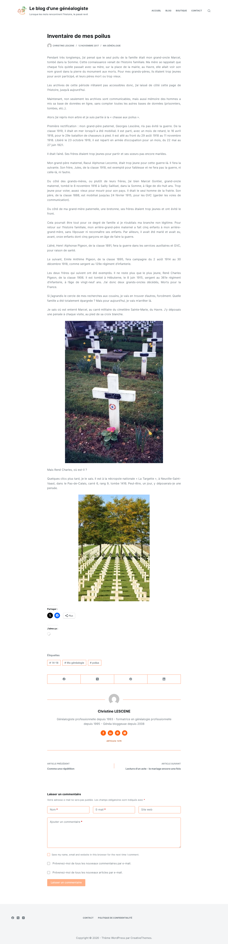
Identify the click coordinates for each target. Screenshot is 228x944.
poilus (94, 662)
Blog (168, 10)
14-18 (53, 662)
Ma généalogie (112, 45)
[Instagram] (23, 917)
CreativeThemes (141, 938)
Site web (146, 809)
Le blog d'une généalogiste (58, 8)
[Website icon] (117, 733)
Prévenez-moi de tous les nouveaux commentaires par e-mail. (92, 863)
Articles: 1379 (114, 741)
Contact (196, 10)
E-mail (101, 809)
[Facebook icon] (103, 733)
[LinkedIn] (164, 679)
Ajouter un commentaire (66, 821)
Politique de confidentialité (115, 917)
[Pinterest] (130, 679)
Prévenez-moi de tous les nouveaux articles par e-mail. (88, 872)
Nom (54, 809)
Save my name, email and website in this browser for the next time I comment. (95, 854)
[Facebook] (64, 679)
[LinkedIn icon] (110, 733)
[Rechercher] (209, 10)
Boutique (181, 10)
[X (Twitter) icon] (124, 733)
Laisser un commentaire (66, 882)
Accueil (156, 10)
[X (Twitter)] (97, 679)
